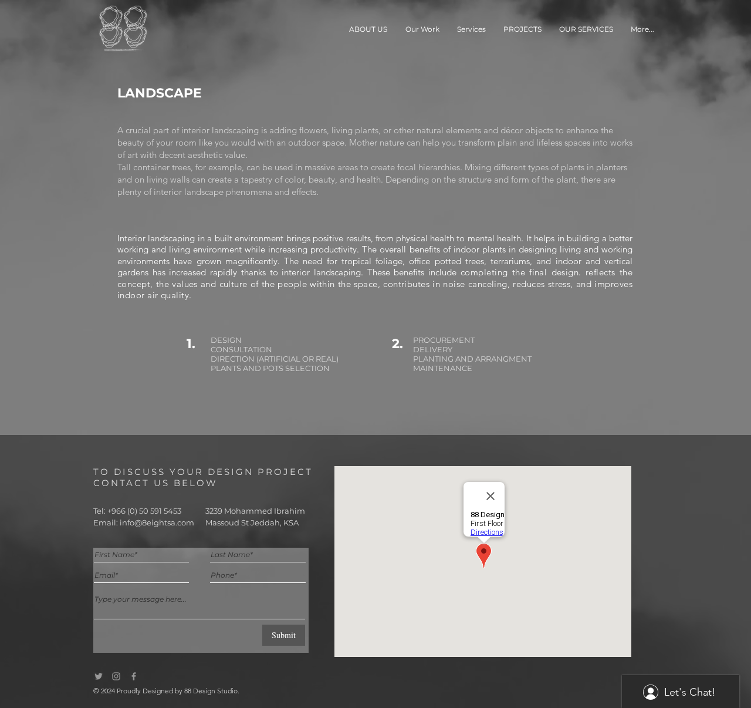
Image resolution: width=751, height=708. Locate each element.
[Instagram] (116, 676)
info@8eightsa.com (157, 522)
